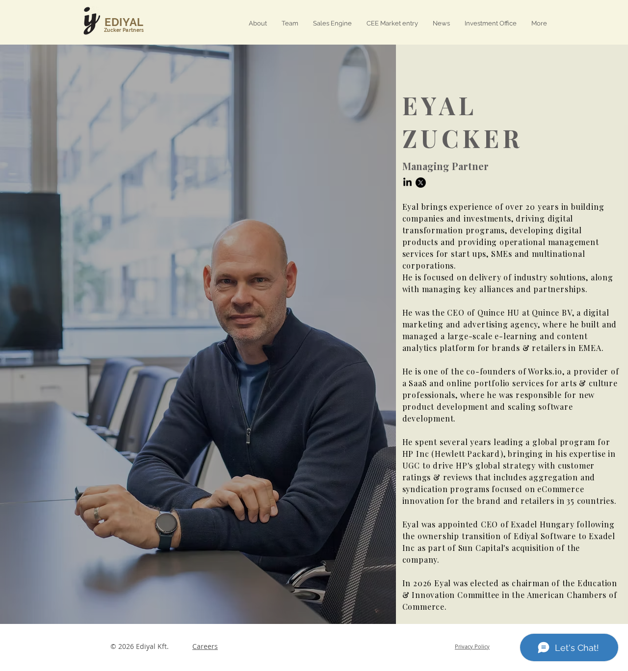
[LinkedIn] (407, 182)
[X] (421, 182)
